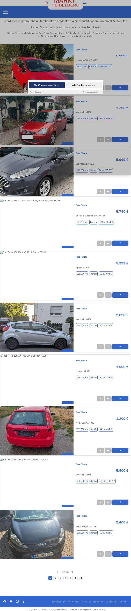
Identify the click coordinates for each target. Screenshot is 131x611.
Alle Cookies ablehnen (84, 85)
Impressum (98, 602)
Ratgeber (56, 602)
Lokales (75, 602)
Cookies (123, 602)
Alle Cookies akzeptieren (47, 85)
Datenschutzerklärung (92, 92)
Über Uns (86, 602)
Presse (66, 602)
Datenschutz (111, 602)
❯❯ (80, 578)
